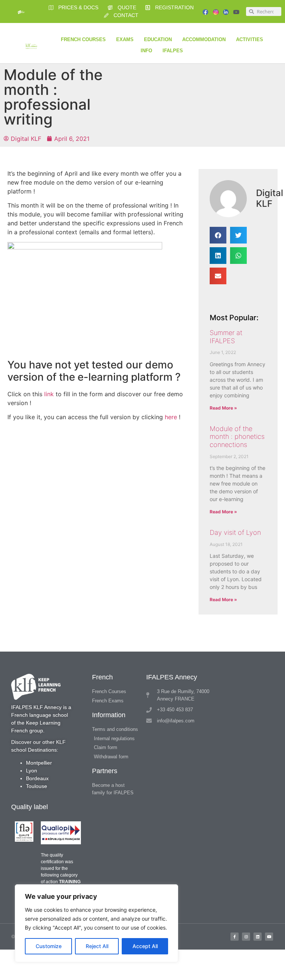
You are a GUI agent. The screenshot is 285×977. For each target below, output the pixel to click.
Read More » (223, 408)
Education (158, 39)
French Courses (83, 39)
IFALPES (173, 50)
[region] (96, 923)
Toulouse (36, 786)
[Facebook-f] (234, 937)
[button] (218, 235)
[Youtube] (236, 12)
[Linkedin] (257, 937)
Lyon (31, 771)
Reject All (97, 946)
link (49, 394)
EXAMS (125, 39)
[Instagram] (246, 937)
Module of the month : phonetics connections (237, 436)
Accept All (145, 946)
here (171, 417)
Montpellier (39, 763)
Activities (249, 39)
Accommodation (204, 39)
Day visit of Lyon (235, 532)
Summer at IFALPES (226, 337)
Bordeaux (37, 778)
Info (146, 50)
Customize (49, 946)
